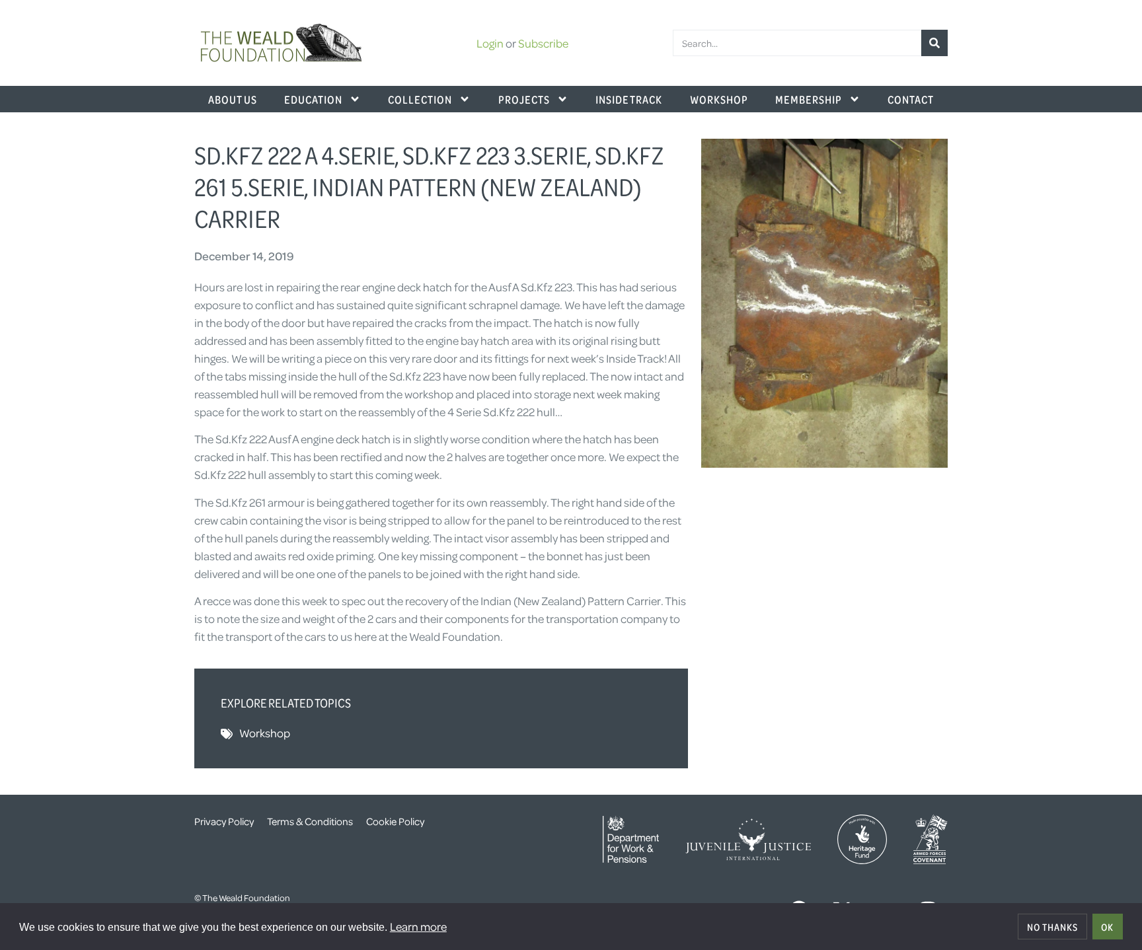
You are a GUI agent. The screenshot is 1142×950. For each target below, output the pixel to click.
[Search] (934, 43)
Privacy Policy (224, 821)
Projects (524, 99)
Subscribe (543, 43)
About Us (232, 99)
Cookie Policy (395, 821)
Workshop (719, 99)
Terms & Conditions (310, 821)
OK (1107, 926)
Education (313, 99)
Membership (808, 99)
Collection (420, 99)
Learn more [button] (418, 926)
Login (490, 43)
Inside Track (628, 99)
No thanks (1052, 926)
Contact (911, 99)
